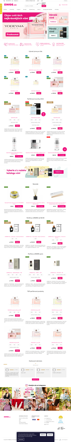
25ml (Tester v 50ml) (14, 122)
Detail (17, 125)
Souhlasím (50, 434)
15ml (18, 119)
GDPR (38, 0)
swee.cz (47, 424)
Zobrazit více (35, 379)
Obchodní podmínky (22, 422)
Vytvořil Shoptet (55, 439)
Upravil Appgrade (64, 439)
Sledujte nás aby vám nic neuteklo (50, 422)
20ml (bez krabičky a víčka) (14, 277)
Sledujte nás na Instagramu (37, 385)
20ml (12, 238)
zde (31, 436)
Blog (42, 0)
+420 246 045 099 (49, 419)
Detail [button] (17, 72)
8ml (16, 238)
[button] (14, 72)
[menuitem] (6, 9)
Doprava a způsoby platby (30, 0)
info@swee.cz (48, 418)
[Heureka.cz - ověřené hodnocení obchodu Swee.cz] (60, 420)
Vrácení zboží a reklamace (23, 423)
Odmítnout (43, 434)
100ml (10, 119)
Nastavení (21, 439)
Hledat (43, 5)
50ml (14, 119)
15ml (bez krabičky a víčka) (35, 122)
